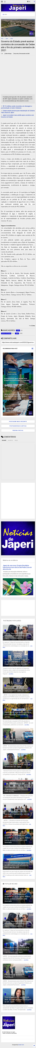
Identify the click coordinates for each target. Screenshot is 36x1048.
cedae (11, 38)
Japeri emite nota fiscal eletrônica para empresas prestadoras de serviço (18, 714)
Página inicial (18, 430)
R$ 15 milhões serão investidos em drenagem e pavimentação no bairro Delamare (16, 107)
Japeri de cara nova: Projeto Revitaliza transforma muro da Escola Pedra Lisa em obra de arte (17, 567)
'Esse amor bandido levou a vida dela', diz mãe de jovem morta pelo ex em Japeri (18, 999)
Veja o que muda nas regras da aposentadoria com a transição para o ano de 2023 (16, 865)
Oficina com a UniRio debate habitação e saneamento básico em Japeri (17, 814)
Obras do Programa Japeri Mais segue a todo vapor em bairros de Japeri (17, 395)
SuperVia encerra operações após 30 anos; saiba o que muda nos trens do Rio (18, 789)
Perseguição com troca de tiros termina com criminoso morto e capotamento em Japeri (17, 949)
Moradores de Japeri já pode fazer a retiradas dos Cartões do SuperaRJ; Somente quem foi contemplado (16, 410)
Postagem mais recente (18, 421)
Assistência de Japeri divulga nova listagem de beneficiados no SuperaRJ (17, 379)
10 (5, 859)
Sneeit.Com (21, 1044)
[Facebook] (2, 1)
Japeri (7, 38)
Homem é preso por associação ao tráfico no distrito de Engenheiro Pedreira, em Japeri (17, 661)
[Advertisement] (18, 75)
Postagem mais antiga (18, 426)
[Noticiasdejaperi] (7, 1)
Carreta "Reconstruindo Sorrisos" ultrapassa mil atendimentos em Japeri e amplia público (17, 635)
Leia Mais (11, 674)
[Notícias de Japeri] (18, 10)
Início (2, 38)
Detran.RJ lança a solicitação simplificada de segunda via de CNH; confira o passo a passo (17, 363)
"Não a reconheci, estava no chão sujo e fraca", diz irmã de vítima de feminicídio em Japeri (18, 764)
